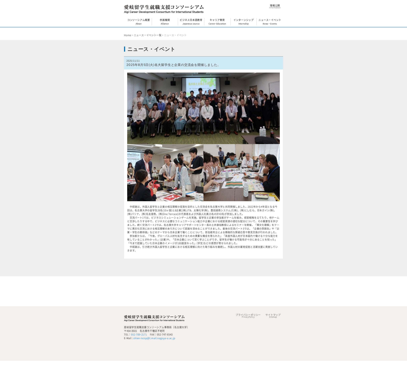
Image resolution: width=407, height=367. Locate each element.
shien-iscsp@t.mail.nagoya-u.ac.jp (154, 338)
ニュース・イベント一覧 (148, 35)
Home (127, 35)
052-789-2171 (139, 334)
